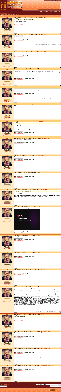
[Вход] (13, 10)
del (39, 235)
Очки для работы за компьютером (48, 365)
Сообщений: (7, 30)
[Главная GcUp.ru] (3, 10)
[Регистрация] (10, 10)
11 (35, 189)
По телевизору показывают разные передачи (48, 206)
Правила (55, 11)
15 (37, 269)
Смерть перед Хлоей (45, 286)
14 (35, 252)
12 (35, 206)
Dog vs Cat (43, 269)
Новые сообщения (44, 11)
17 (37, 314)
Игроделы (51, 11)
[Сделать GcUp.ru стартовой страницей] (14, 10)
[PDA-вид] (17, 10)
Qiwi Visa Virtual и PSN (44, 138)
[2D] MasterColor (44, 51)
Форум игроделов (3, 14)
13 (35, 235)
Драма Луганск (44, 17)
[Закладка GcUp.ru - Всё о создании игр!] (16, 10)
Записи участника (11, 14)
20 (37, 365)
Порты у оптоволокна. (45, 331)
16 (37, 286)
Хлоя (7, 17)
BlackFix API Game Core (42, 155)
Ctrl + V (42, 314)
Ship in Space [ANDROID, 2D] (45, 86)
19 (37, 348)
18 (37, 331)
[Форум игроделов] (7, 10)
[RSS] (18, 10)
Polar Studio (41, 121)
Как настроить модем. (43, 189)
